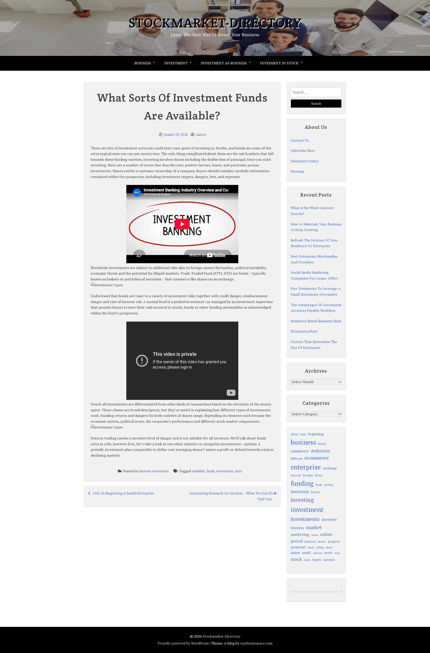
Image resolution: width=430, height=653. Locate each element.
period (297, 541)
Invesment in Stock (279, 63)
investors (297, 528)
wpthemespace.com (256, 643)
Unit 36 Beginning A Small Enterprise (123, 493)
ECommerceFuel (304, 331)
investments (305, 518)
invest (315, 492)
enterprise (306, 467)
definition (320, 451)
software (317, 553)
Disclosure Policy (304, 161)
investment (224, 471)
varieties (329, 560)
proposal (298, 547)
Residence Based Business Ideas (316, 320)
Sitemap (297, 171)
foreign (308, 475)
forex (318, 475)
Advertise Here (303, 150)
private (322, 541)
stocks (307, 560)
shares (295, 553)
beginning (316, 434)
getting (329, 484)
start (337, 553)
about (294, 434)
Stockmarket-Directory (215, 22)
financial (296, 475)
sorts (238, 471)
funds (211, 471)
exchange (330, 468)
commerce (300, 451)
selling (320, 547)
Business (142, 63)
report (310, 547)
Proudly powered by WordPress (183, 643)
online (326, 534)
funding (302, 483)
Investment (175, 63)
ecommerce (317, 458)
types (316, 559)
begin (303, 434)
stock (296, 559)
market (314, 527)
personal (310, 541)
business (303, 442)
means (314, 534)
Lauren (201, 134)
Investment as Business (224, 63)
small (306, 552)
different (297, 458)
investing (302, 499)
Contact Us (300, 140)
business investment (154, 471)
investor (329, 519)
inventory (300, 491)
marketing (300, 534)
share (329, 547)
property (334, 541)
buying (322, 443)
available (198, 471)
